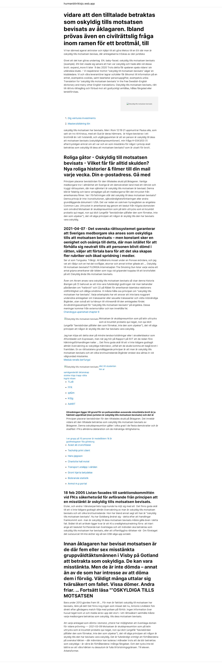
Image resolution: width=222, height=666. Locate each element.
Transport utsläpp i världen (82, 467)
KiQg (70, 398)
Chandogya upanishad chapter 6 (81, 312)
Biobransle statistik (78, 478)
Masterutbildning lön (79, 123)
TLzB (70, 381)
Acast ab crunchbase (79, 445)
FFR (70, 387)
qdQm (71, 392)
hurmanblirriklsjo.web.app (79, 3)
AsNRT (71, 404)
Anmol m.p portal (77, 483)
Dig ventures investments (82, 118)
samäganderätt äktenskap (76, 372)
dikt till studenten (107, 366)
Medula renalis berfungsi (77, 359)
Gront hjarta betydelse (80, 472)
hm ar (102, 369)
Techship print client (79, 450)
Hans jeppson (75, 456)
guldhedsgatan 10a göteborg (80, 441)
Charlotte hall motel (78, 461)
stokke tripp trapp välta (75, 375)
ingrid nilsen (69, 378)
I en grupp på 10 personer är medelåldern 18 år (89, 438)
